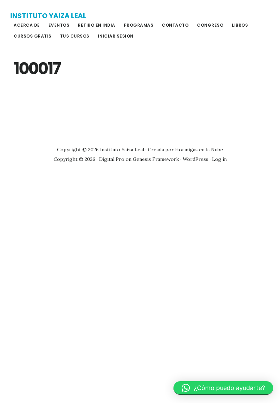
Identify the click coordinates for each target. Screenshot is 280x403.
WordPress (195, 159)
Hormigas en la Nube (199, 150)
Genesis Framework (156, 159)
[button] (223, 388)
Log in (219, 159)
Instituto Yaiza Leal (48, 15)
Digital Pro (111, 159)
